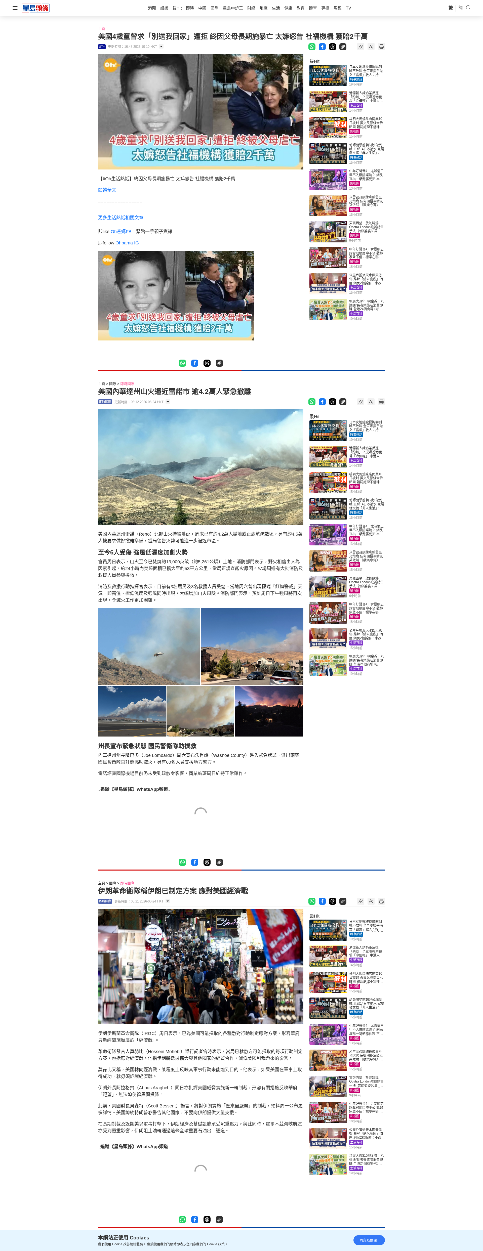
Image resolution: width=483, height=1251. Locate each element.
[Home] (35, 7)
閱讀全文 (107, 190)
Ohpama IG (127, 242)
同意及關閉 (368, 1240)
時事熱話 (356, 79)
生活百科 (356, 105)
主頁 (101, 29)
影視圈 (354, 131)
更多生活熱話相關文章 (120, 217)
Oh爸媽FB (121, 231)
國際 (112, 384)
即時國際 (127, 384)
